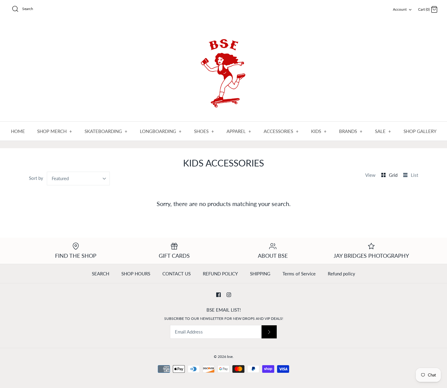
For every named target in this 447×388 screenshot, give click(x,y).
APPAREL (239, 131)
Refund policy (341, 273)
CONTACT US (176, 273)
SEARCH (100, 273)
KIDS (319, 131)
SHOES (204, 131)
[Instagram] (229, 294)
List (414, 175)
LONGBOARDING (161, 131)
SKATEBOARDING (106, 131)
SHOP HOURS (135, 273)
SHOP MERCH (54, 131)
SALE (383, 131)
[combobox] (78, 178)
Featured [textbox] (60, 178)
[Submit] (269, 331)
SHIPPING (260, 273)
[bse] (223, 70)
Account (400, 9)
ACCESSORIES (281, 131)
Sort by (36, 178)
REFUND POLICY (220, 273)
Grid (394, 175)
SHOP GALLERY (420, 131)
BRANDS (351, 131)
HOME (18, 131)
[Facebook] (218, 294)
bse (230, 356)
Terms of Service (299, 273)
